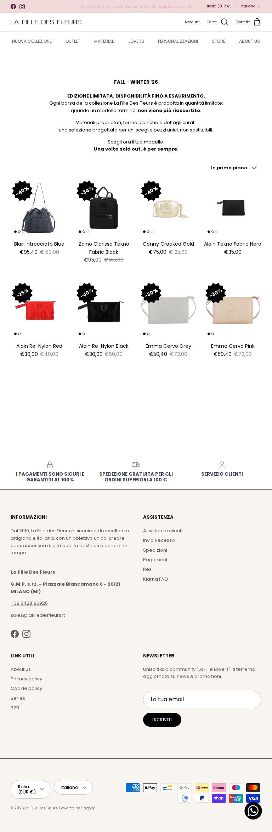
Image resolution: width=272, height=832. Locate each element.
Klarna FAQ (155, 579)
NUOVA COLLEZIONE (32, 41)
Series (18, 698)
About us (21, 669)
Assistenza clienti (162, 530)
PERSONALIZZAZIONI (178, 41)
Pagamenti (156, 559)
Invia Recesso (159, 540)
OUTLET (73, 41)
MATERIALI (104, 41)
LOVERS (136, 41)
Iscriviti (162, 719)
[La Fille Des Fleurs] (46, 22)
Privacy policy (26, 678)
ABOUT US (249, 41)
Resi (148, 569)
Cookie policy (26, 688)
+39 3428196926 (29, 603)
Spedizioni (155, 550)
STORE (218, 41)
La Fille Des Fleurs (41, 808)
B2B (15, 707)
